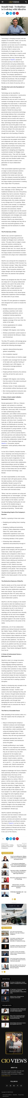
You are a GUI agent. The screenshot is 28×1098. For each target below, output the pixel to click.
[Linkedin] (7, 13)
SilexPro (13, 59)
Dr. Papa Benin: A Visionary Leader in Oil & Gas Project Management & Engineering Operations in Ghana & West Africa (18, 991)
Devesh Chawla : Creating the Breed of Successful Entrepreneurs (7, 846)
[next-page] (15, 899)
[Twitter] (10, 13)
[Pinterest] (17, 13)
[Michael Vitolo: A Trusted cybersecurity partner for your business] (5, 887)
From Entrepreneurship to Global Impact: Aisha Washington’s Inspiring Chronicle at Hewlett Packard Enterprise (18, 1010)
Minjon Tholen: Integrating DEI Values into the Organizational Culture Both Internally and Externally (17, 1017)
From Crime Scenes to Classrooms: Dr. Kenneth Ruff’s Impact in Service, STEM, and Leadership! (18, 960)
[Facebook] (14, 13)
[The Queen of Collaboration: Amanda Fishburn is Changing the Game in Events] (5, 984)
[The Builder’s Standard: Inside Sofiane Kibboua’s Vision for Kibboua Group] (5, 946)
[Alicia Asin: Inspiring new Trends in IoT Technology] (5, 880)
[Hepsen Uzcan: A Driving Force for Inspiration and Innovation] (5, 999)
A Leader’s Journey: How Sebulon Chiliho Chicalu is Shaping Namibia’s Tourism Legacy (17, 953)
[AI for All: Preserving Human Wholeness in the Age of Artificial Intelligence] (5, 933)
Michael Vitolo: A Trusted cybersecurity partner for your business (18, 886)
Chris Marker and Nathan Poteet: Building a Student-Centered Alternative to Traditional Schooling (17, 939)
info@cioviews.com (5, 1075)
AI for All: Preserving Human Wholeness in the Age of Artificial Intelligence (17, 933)
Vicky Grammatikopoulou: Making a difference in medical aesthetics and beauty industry (18, 858)
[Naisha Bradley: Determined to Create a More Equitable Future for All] (5, 1025)
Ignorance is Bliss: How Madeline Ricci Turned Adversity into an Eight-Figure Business (18, 872)
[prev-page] (12, 899)
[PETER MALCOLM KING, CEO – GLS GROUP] (5, 894)
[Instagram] (10, 1085)
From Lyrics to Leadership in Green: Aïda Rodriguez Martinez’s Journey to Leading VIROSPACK (18, 865)
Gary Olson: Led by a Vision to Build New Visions (22, 846)
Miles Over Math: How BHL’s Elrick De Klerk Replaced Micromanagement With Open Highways (18, 966)
